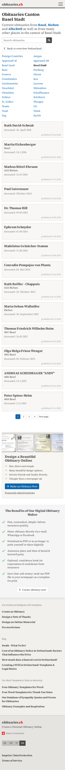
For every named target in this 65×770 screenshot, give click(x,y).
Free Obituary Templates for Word (22, 687)
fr (11, 743)
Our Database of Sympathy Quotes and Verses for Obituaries (29, 699)
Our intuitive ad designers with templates (22, 605)
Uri (35, 106)
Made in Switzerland (15, 733)
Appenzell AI (9, 60)
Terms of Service (12, 760)
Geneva (6, 74)
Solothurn (39, 97)
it (17, 743)
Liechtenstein (10, 83)
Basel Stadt (40, 65)
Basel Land (8, 65)
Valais (36, 111)
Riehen (53, 25)
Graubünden (9, 79)
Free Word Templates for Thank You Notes (27, 692)
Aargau (37, 56)
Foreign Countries (12, 56)
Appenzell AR (41, 60)
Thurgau (38, 101)
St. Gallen (7, 101)
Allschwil (15, 29)
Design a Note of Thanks (16, 617)
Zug (4, 115)
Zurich (37, 115)
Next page (43, 416)
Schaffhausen (41, 92)
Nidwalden (39, 88)
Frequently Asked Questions (20, 492)
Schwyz (6, 97)
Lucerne (38, 83)
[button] (60, 4)
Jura (35, 79)
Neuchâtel (8, 88)
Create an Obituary (13, 611)
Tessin (5, 106)
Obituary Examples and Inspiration (23, 706)
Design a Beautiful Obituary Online (20, 458)
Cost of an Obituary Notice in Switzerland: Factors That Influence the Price (32, 652)
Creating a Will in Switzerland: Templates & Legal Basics (28, 666)
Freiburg (38, 70)
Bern (4, 70)
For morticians (11, 627)
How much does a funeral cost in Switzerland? (29, 659)
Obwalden (8, 92)
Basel (42, 25)
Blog (4, 639)
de (4, 743)
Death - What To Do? (14, 645)
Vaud (5, 111)
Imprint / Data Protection (17, 755)
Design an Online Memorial (18, 622)
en (22, 743)
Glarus (37, 74)
